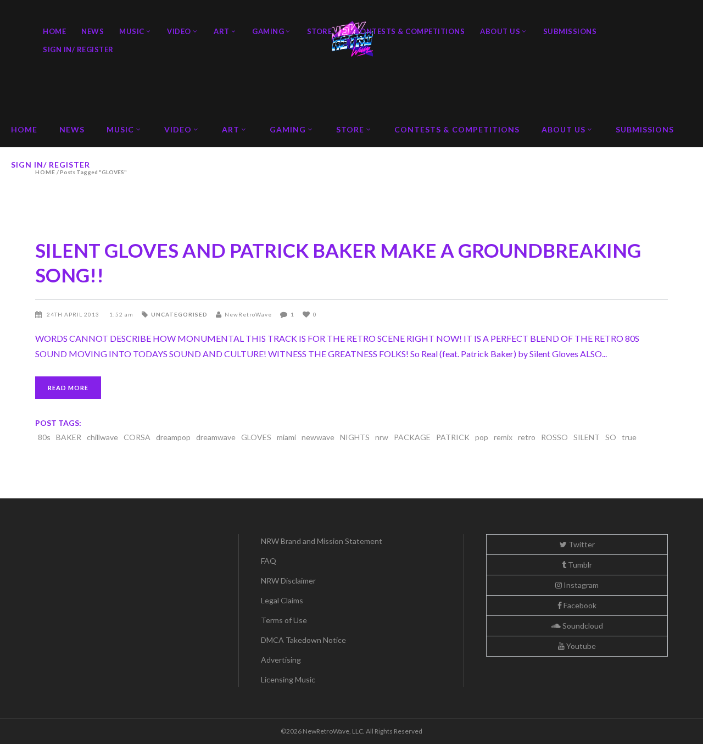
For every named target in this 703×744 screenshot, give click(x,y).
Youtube (580, 646)
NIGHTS (355, 437)
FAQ (268, 560)
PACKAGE (412, 437)
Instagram (580, 585)
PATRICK (453, 437)
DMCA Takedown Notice (303, 640)
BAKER (68, 437)
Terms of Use (284, 620)
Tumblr (579, 564)
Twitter (581, 544)
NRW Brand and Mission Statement (321, 541)
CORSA (137, 437)
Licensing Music (288, 679)
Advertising (281, 659)
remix (503, 437)
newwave (318, 437)
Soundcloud (582, 625)
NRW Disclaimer (288, 580)
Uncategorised (179, 314)
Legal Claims (282, 600)
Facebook (579, 605)
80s (44, 437)
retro (526, 437)
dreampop (173, 437)
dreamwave (216, 437)
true (629, 437)
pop (481, 437)
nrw (381, 437)
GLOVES (256, 437)
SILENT (586, 437)
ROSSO (554, 437)
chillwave (102, 437)
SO (610, 437)
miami (286, 437)
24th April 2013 (74, 314)
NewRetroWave (248, 314)
